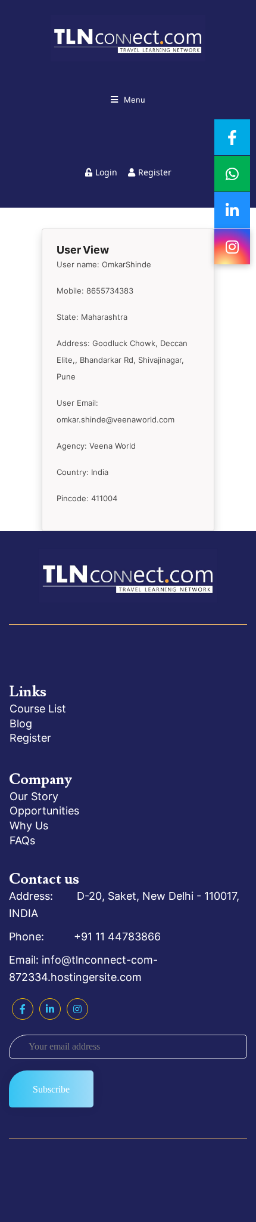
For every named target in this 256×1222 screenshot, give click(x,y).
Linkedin (50, 1009)
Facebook (22, 1009)
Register (154, 172)
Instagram (77, 1009)
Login (106, 172)
